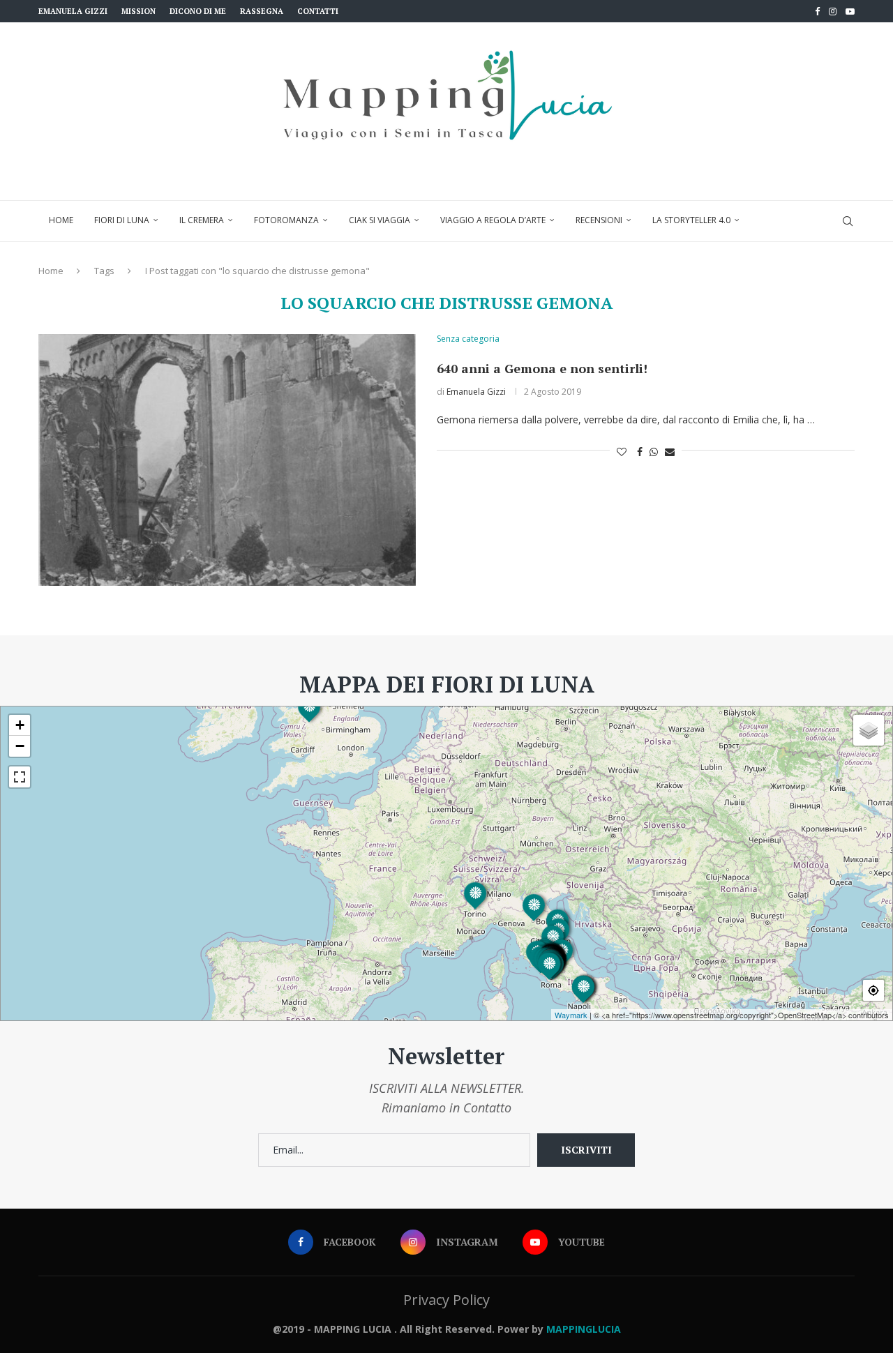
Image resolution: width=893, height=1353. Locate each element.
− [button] (19, 746)
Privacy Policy (446, 1299)
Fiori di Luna (121, 220)
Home (61, 220)
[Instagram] (832, 11)
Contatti (317, 11)
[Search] (848, 221)
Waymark (571, 1014)
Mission (138, 11)
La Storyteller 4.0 (691, 220)
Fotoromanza (286, 220)
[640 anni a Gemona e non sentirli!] (227, 460)
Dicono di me (198, 11)
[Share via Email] (670, 451)
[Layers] (868, 730)
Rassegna (261, 11)
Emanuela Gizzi (72, 11)
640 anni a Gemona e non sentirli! (542, 368)
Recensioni (599, 220)
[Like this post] (621, 451)
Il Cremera (201, 220)
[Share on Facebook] (640, 451)
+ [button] (19, 725)
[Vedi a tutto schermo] (19, 776)
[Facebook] (817, 11)
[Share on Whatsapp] (654, 451)
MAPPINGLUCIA (583, 1329)
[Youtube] (850, 11)
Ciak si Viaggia (379, 220)
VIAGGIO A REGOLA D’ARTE (493, 220)
